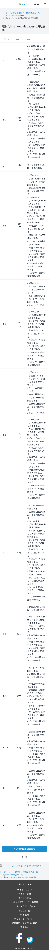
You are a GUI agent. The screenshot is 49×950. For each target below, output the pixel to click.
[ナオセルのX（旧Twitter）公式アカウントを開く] (30, 940)
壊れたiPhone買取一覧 (15, 15)
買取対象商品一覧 (32, 13)
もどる (24, 857)
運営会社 (24, 927)
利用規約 (24, 914)
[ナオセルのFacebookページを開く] (19, 936)
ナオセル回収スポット (24, 906)
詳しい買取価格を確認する (25, 848)
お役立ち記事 (24, 910)
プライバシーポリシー (24, 918)
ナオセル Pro (24, 898)
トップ (5, 13)
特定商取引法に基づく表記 (24, 923)
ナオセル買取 (16, 13)
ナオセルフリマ (24, 889)
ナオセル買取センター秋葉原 (24, 902)
